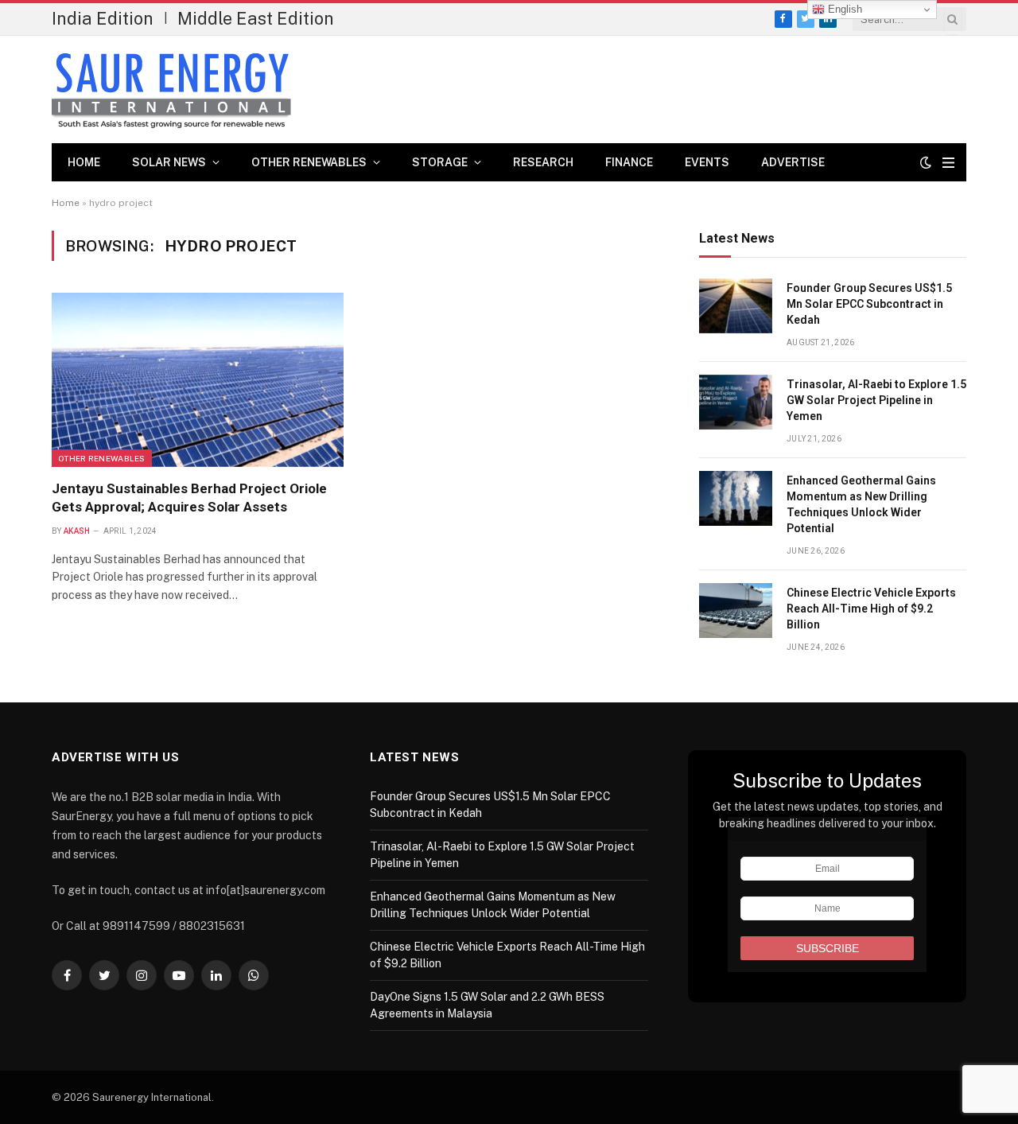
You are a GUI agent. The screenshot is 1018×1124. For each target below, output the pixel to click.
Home (84, 162)
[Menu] (948, 163)
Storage (440, 162)
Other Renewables (309, 162)
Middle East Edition (255, 18)
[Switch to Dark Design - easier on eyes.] (925, 162)
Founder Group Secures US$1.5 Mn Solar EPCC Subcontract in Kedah (869, 304)
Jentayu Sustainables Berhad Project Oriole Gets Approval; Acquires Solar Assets (189, 497)
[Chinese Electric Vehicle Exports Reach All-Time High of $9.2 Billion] (735, 610)
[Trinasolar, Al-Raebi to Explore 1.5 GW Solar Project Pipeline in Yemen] (735, 402)
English (843, 9)
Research (543, 162)
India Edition (102, 18)
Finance (629, 162)
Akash (77, 531)
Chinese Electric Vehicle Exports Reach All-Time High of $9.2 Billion (871, 608)
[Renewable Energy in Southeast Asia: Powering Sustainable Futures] (171, 90)
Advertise (793, 162)
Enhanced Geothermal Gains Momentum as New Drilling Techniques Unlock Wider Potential (861, 504)
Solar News (169, 162)
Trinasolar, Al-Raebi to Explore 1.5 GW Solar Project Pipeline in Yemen (876, 400)
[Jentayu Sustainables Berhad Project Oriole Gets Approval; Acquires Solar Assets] (198, 379)
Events (707, 162)
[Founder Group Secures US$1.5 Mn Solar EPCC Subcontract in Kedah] (735, 305)
